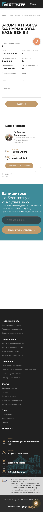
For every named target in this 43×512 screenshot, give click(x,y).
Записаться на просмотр (19, 166)
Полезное (7, 361)
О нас (5, 410)
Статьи (6, 384)
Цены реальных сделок (12, 366)
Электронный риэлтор (11, 351)
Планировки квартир (11, 378)
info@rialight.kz (20, 158)
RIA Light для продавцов (12, 347)
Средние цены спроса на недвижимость (19, 370)
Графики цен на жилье (11, 374)
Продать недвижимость (12, 329)
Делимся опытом (9, 396)
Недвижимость (10, 321)
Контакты (7, 429)
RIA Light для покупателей (13, 343)
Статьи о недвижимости (12, 400)
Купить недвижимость (11, 325)
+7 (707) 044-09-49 (18, 453)
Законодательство (9, 388)
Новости (5, 392)
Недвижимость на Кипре (12, 355)
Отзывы (5, 423)
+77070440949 (19, 152)
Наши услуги (9, 339)
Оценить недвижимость (12, 333)
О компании (7, 414)
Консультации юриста (11, 404)
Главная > (5, 16)
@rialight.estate (16, 463)
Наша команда (8, 419)
